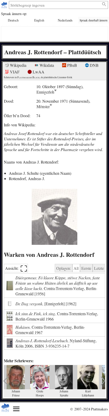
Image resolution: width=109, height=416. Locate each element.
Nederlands (65, 20)
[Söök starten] (104, 4)
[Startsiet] (4, 5)
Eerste (86, 268)
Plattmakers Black (28, 77)
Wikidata (46, 65)
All (76, 268)
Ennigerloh (45, 92)
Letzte (99, 268)
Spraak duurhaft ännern (93, 20)
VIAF (14, 71)
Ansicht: (16, 268)
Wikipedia (17, 65)
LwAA (38, 71)
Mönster (43, 106)
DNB (94, 65)
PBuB (71, 65)
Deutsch (13, 20)
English (39, 20)
